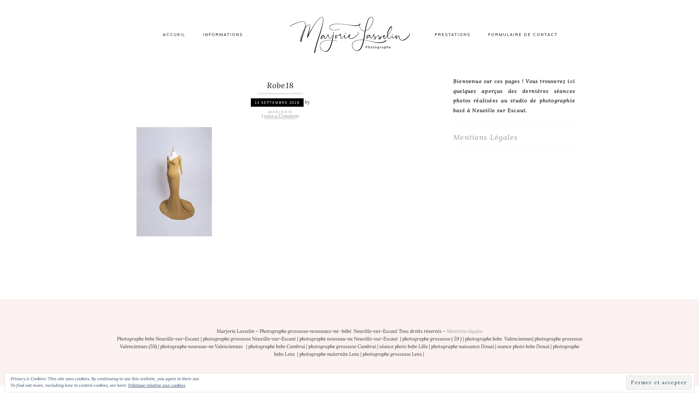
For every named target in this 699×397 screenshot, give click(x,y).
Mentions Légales (485, 137)
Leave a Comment (280, 116)
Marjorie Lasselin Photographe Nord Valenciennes (349, 34)
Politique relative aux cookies (156, 385)
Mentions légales (465, 331)
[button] (174, 180)
